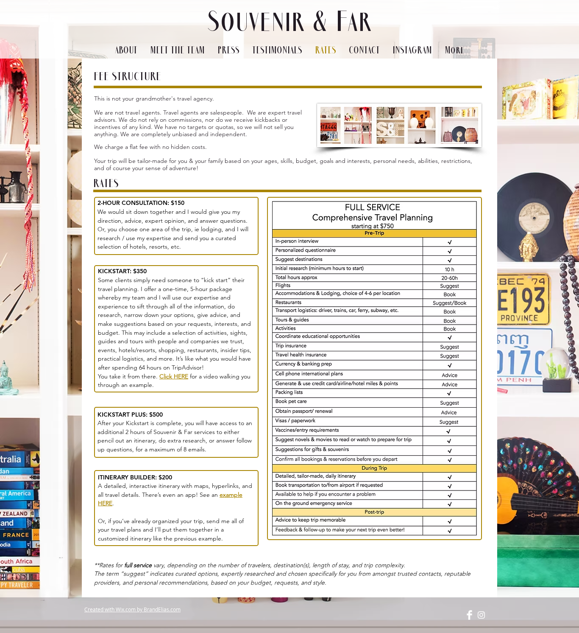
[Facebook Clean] (469, 615)
